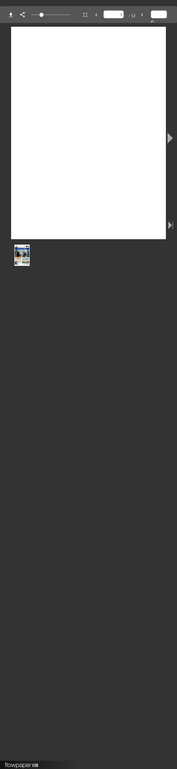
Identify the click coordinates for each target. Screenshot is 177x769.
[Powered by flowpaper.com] (22, 762)
